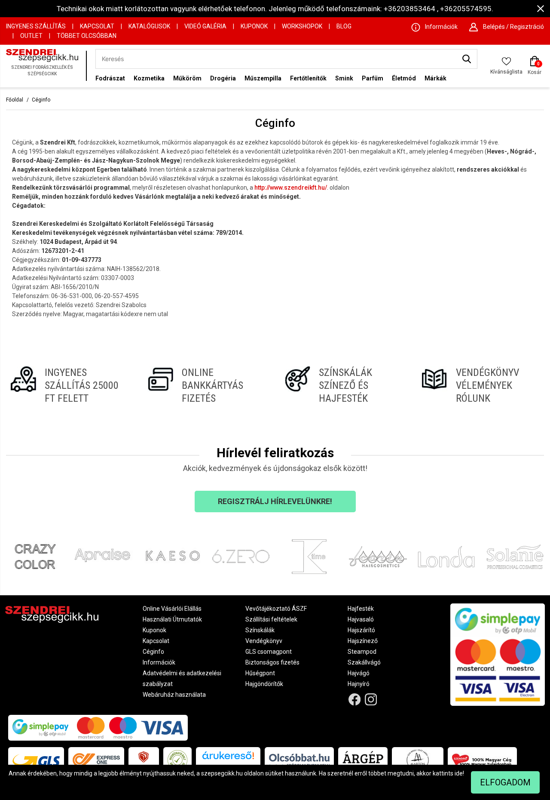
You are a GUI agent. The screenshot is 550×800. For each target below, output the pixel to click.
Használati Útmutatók (172, 619)
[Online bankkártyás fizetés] (206, 385)
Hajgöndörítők (264, 683)
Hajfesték (361, 608)
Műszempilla (262, 78)
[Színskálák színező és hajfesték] (343, 385)
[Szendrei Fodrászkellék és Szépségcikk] (44, 66)
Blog (343, 26)
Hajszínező (363, 640)
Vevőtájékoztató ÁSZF (276, 608)
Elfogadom (505, 782)
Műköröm (187, 78)
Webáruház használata (174, 694)
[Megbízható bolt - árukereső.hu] (177, 760)
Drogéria (223, 78)
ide (459, 773)
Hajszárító (361, 630)
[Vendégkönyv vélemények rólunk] (480, 385)
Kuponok (254, 26)
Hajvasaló (361, 619)
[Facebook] (354, 699)
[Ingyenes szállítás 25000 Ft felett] (69, 385)
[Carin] (378, 556)
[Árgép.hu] (363, 760)
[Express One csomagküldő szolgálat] (96, 760)
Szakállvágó (364, 662)
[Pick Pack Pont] (143, 760)
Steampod (362, 651)
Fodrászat (110, 78)
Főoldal (14, 100)
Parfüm (372, 78)
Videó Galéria (205, 26)
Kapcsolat (97, 26)
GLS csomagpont (268, 651)
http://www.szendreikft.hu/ (290, 187)
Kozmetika (149, 78)
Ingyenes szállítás (36, 26)
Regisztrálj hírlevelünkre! (275, 501)
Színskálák (260, 630)
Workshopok (302, 26)
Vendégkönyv (263, 640)
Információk (159, 662)
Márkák (435, 78)
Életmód (404, 78)
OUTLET (31, 35)
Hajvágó (359, 673)
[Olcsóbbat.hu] (299, 760)
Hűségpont (260, 673)
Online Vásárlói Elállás (172, 608)
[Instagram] (371, 699)
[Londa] (446, 556)
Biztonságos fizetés (272, 662)
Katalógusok (149, 26)
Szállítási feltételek (271, 619)
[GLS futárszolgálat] (36, 760)
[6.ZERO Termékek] (241, 556)
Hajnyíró (359, 683)
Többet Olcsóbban (86, 35)
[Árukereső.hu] (228, 758)
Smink (344, 78)
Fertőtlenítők (308, 78)
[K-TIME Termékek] (309, 556)
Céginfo (41, 100)
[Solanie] (515, 556)
